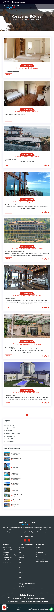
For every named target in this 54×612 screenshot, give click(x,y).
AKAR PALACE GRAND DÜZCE (15, 114)
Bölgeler (24, 19)
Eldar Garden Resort (15, 489)
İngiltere (21, 557)
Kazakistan (22, 560)
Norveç (21, 570)
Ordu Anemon (9, 347)
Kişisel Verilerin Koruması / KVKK (43, 555)
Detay (8, 74)
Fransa (21, 549)
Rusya (21, 575)
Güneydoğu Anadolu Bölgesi (12, 433)
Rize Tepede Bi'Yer (11, 205)
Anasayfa (16, 19)
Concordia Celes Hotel (16, 478)
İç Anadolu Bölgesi (10, 436)
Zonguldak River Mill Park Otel (15, 252)
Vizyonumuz (39, 549)
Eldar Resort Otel (15, 473)
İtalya (20, 552)
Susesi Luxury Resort (16, 453)
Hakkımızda (39, 547)
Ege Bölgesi (8, 430)
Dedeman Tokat (10, 395)
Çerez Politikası (40, 559)
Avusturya (22, 554)
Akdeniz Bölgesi (9, 425)
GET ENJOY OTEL (15, 504)
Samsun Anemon (10, 298)
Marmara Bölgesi (9, 441)
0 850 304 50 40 (16, 598)
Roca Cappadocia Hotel (16, 499)
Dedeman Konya (14, 483)
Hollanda (21, 567)
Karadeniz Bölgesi (10, 438)
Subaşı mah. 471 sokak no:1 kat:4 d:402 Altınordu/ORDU (29, 601)
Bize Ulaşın (22, 586)
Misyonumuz (39, 552)
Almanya (21, 547)
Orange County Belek (16, 458)
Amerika (21, 565)
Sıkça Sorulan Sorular (42, 561)
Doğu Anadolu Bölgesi (11, 428)
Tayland (21, 580)
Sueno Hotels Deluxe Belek (17, 494)
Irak (20, 562)
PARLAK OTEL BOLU (12, 71)
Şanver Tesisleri (10, 160)
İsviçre (21, 572)
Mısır (20, 577)
